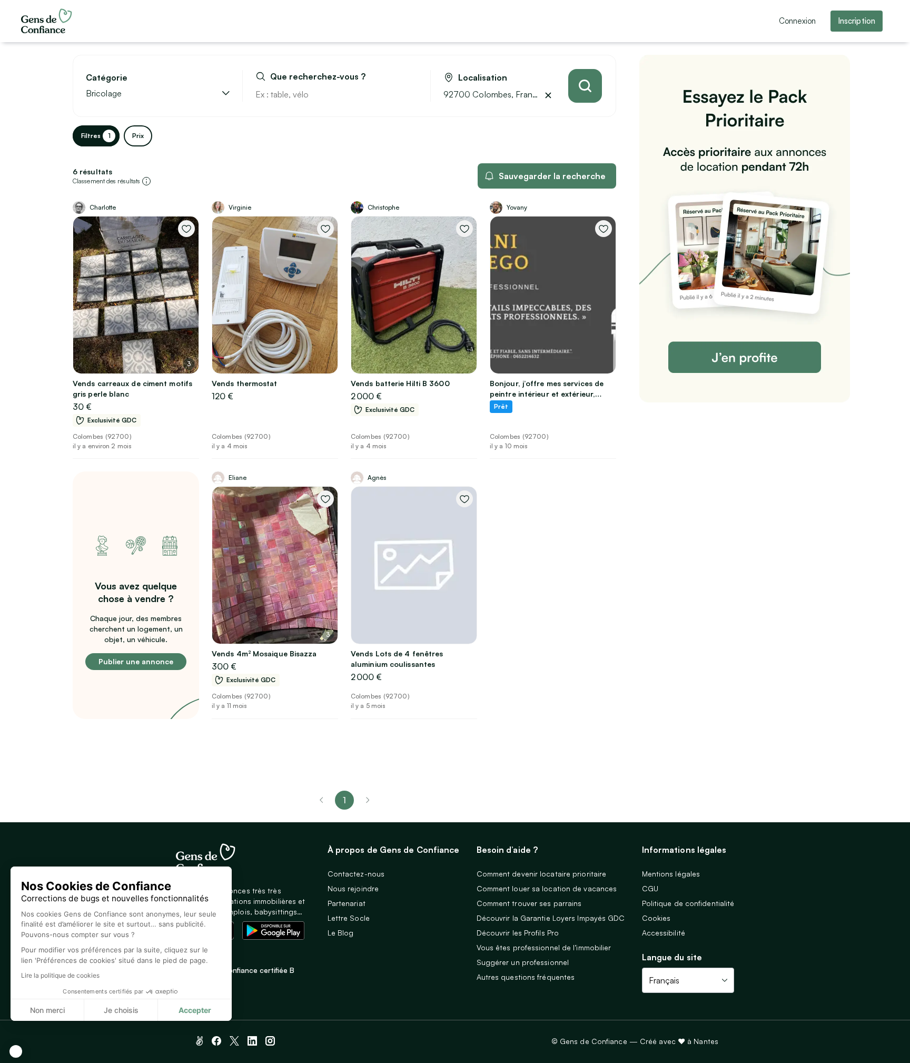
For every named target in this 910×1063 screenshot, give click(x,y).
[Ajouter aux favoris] (186, 228)
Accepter (195, 1010)
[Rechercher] (585, 86)
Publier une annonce (135, 661)
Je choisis (121, 1010)
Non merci (47, 1010)
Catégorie (106, 78)
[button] (15, 1051)
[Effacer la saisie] (410, 94)
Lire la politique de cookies (60, 975)
